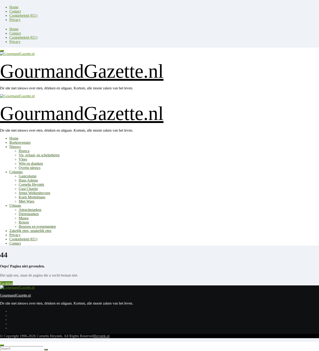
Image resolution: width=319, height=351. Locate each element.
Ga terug (6, 283)
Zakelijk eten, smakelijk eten (30, 231)
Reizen (24, 222)
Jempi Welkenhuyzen (34, 193)
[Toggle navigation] (2, 51)
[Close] (2, 345)
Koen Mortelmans (32, 197)
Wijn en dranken (31, 163)
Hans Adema (28, 180)
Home (13, 7)
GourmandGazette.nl (81, 71)
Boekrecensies (20, 142)
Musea (23, 218)
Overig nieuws (29, 168)
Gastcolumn (27, 176)
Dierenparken (29, 214)
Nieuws (15, 147)
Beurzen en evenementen (37, 226)
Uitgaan (15, 205)
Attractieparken (30, 210)
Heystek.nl (102, 336)
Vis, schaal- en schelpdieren (39, 155)
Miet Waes (26, 201)
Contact (15, 11)
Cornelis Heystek (31, 184)
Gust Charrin (28, 189)
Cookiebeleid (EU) (23, 16)
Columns (16, 172)
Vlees (23, 159)
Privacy (15, 20)
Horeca (24, 151)
